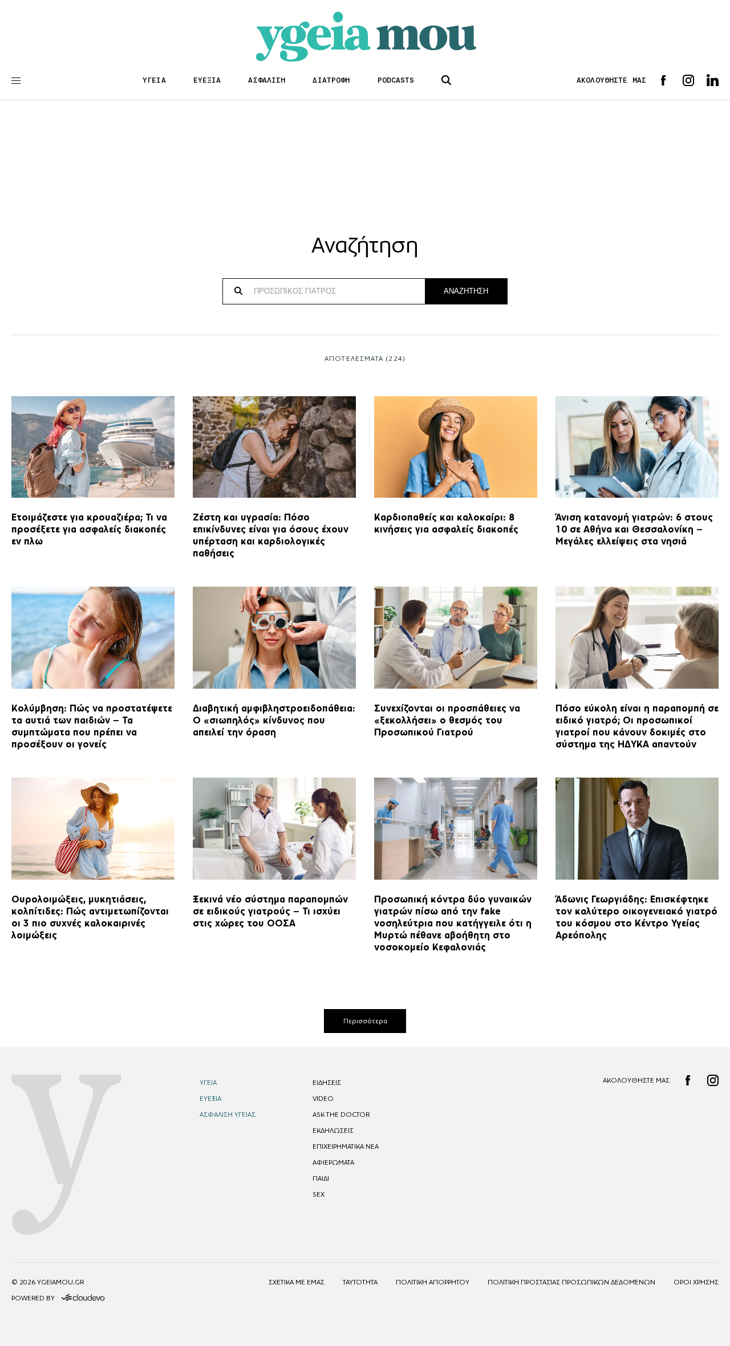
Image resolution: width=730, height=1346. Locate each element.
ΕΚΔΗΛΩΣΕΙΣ (333, 1130)
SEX (319, 1194)
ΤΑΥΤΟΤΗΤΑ (360, 1282)
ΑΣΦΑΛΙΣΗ (266, 80)
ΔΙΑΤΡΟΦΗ (331, 80)
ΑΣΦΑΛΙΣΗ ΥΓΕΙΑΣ (228, 1114)
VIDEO (323, 1098)
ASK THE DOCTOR (341, 1114)
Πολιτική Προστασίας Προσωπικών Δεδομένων (571, 1282)
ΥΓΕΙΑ (154, 80)
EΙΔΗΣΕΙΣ (327, 1082)
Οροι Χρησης (696, 1282)
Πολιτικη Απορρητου (432, 1282)
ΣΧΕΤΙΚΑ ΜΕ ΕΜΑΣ (297, 1282)
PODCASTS (396, 80)
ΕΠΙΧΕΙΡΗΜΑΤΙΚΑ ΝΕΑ (346, 1146)
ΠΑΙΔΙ (321, 1178)
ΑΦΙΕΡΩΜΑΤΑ (333, 1162)
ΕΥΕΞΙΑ (207, 80)
